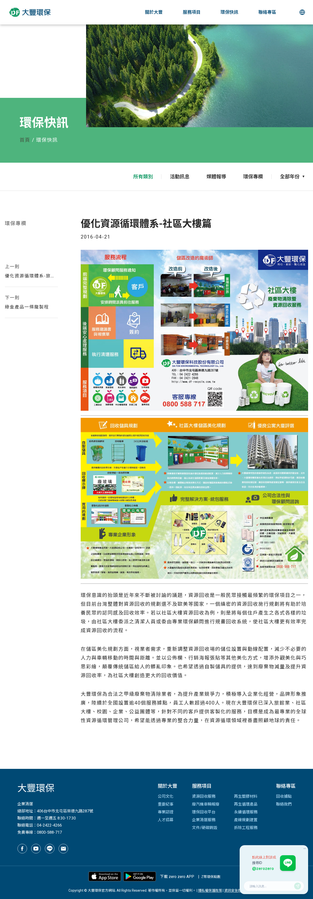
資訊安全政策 (234, 890)
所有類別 (143, 177)
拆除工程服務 (245, 827)
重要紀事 (165, 804)
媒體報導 (216, 177)
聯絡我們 (284, 804)
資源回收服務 (203, 796)
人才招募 (165, 820)
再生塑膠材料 (245, 796)
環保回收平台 (203, 812)
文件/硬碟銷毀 (204, 827)
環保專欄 (253, 177)
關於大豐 (154, 12)
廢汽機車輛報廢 (205, 804)
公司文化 (165, 796)
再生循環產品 (245, 804)
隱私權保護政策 (210, 890)
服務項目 (192, 12)
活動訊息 (180, 177)
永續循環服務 (245, 812)
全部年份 (290, 177)
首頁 (25, 140)
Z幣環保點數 (211, 877)
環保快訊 (229, 12)
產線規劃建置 (245, 820)
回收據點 (284, 796)
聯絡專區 (267, 12)
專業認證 (165, 812)
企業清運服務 (203, 820)
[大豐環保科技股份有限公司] (27, 12)
